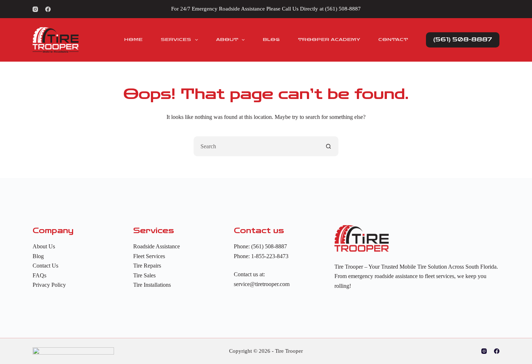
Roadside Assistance (156, 246)
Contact (393, 39)
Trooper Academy (329, 39)
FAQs (39, 275)
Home (133, 39)
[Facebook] (48, 9)
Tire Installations (152, 285)
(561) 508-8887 (343, 9)
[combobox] (256, 146)
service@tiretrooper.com (262, 284)
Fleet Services (149, 256)
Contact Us (45, 265)
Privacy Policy (49, 285)
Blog (271, 39)
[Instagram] (35, 9)
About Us (44, 246)
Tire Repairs (147, 265)
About (227, 39)
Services (176, 39)
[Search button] (328, 146)
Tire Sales (144, 275)
